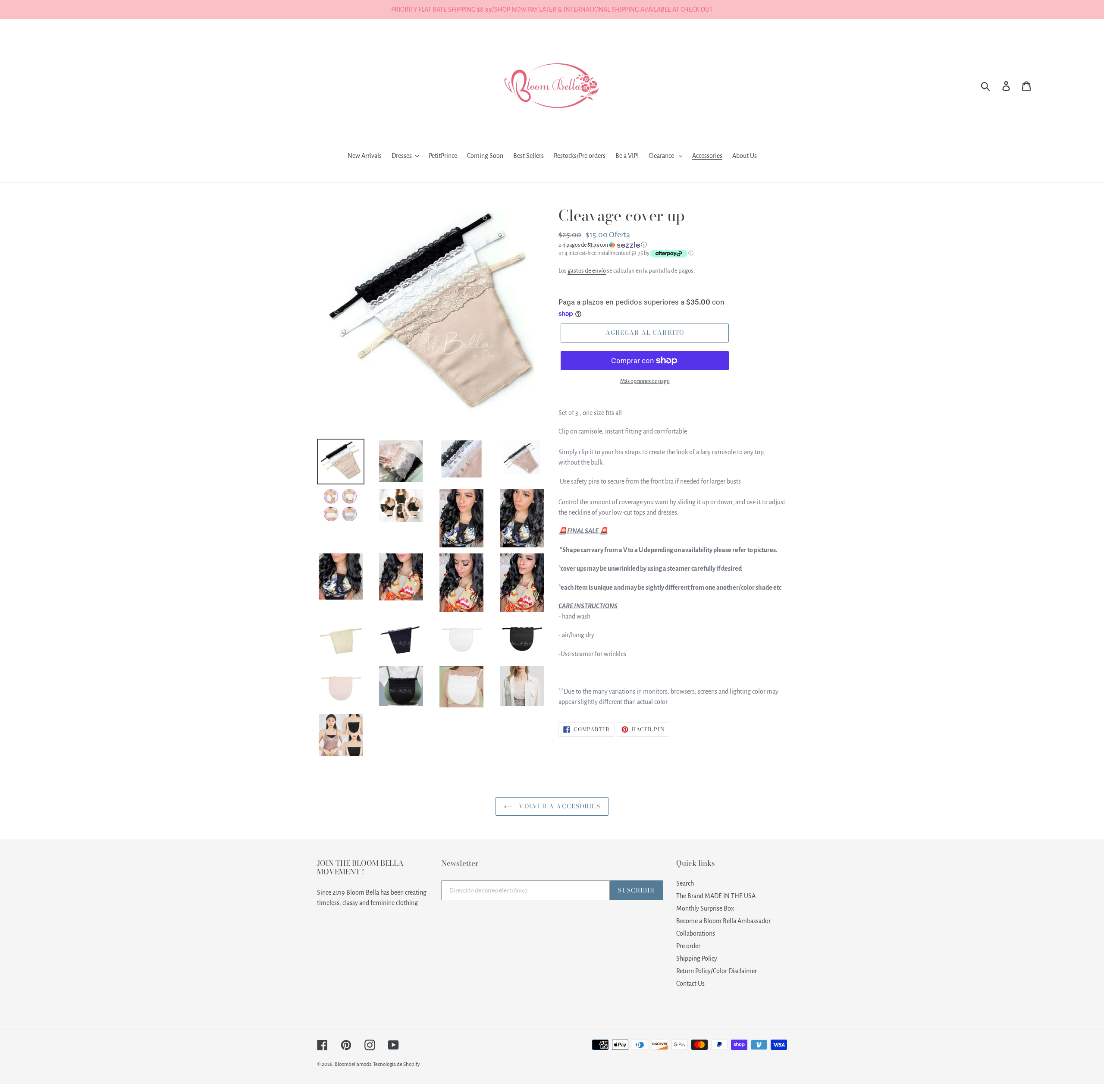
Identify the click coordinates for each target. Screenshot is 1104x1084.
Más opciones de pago (645, 381)
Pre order (688, 946)
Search (685, 883)
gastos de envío (587, 270)
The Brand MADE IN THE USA (716, 895)
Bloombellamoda (353, 1064)
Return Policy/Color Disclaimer (716, 971)
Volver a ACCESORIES (558, 806)
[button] (672, 245)
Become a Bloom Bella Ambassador (723, 920)
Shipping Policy (696, 958)
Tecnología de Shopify (396, 1064)
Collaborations (695, 933)
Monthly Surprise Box (705, 908)
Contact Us (690, 983)
